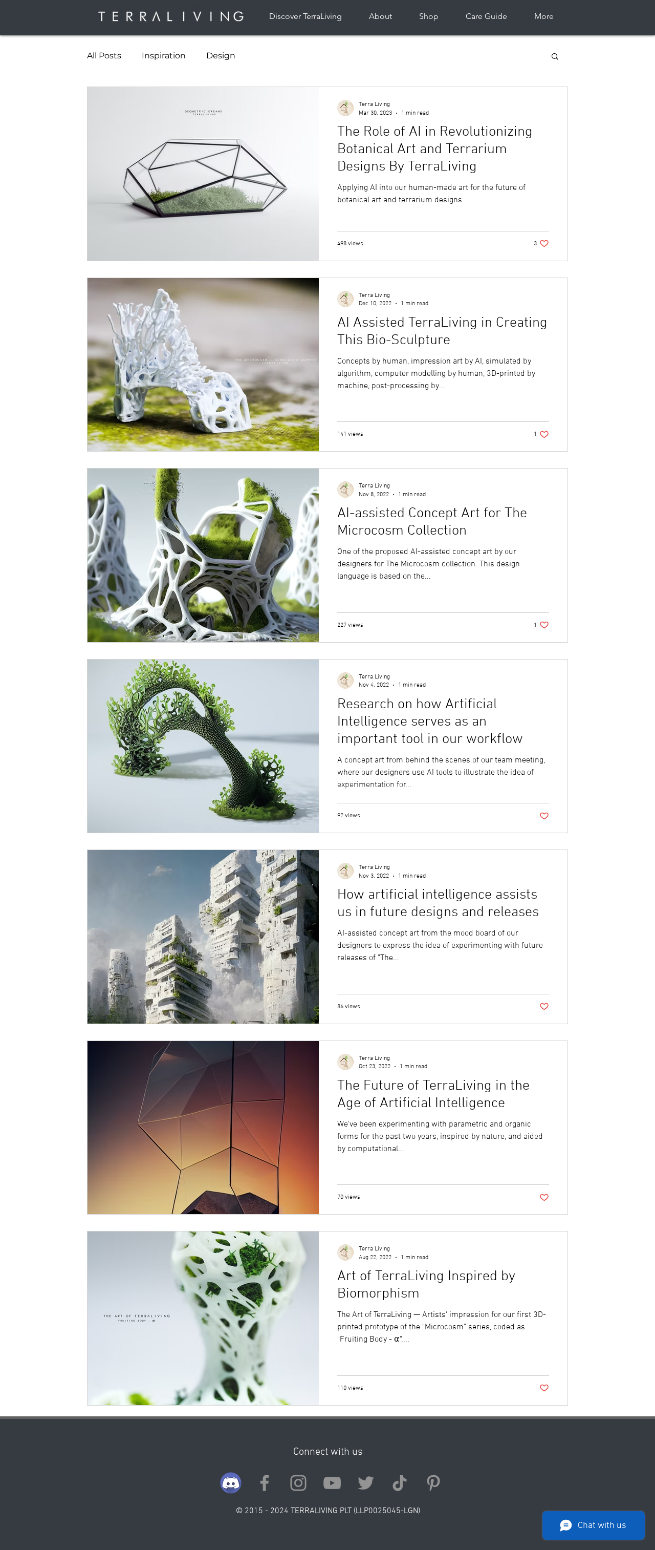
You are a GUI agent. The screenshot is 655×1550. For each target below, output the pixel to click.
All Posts (104, 55)
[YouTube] (332, 1483)
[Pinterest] (433, 1483)
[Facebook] (264, 1483)
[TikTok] (399, 1483)
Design (220, 55)
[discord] (231, 1483)
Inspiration (164, 55)
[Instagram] (298, 1483)
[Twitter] (366, 1483)
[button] (555, 57)
